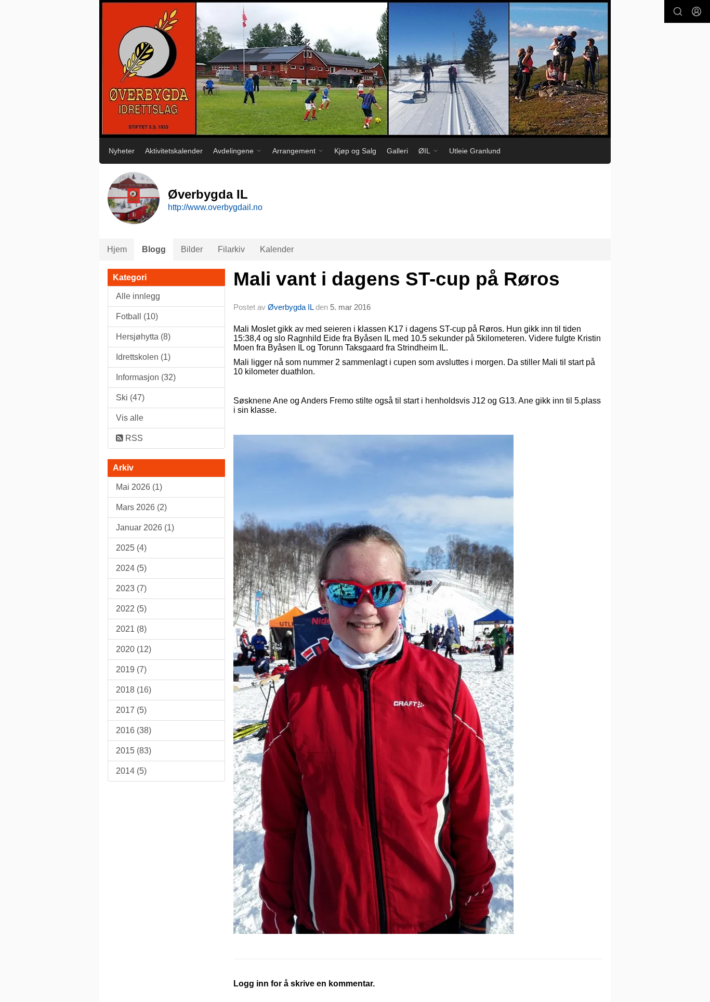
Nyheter (122, 151)
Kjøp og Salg (355, 151)
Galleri (397, 151)
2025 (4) (131, 547)
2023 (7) (131, 588)
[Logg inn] (696, 11)
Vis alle (129, 417)
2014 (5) (131, 770)
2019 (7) (131, 669)
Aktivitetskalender (174, 151)
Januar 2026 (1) (145, 527)
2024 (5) (131, 568)
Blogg (154, 249)
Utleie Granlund (475, 151)
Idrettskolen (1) (143, 357)
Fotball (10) (137, 316)
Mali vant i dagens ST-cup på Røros (396, 279)
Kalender (277, 249)
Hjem (117, 249)
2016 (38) (133, 730)
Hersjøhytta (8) (143, 336)
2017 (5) (131, 710)
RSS (133, 438)
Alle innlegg (138, 296)
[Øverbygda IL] (355, 69)
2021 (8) (131, 628)
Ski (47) (130, 397)
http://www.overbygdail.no (215, 207)
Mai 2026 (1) (139, 487)
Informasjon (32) (146, 377)
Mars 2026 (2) (141, 507)
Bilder (192, 249)
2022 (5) (131, 608)
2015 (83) (133, 750)
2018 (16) (133, 689)
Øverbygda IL (290, 307)
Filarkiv (231, 249)
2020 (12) (133, 649)
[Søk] (677, 11)
